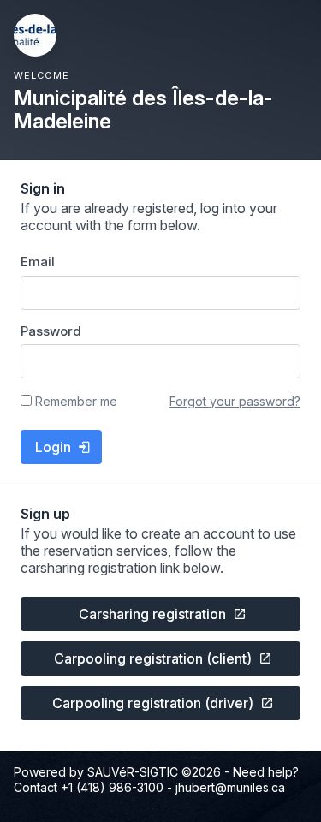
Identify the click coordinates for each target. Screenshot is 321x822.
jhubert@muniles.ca (230, 787)
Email (38, 262)
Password (51, 331)
